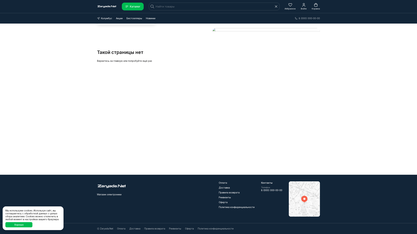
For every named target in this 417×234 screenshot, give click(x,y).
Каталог (135, 6)
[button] (290, 6)
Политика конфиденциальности (237, 207)
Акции (119, 18)
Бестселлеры (134, 18)
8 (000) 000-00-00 (271, 190)
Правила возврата (229, 192)
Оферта (223, 202)
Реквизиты (225, 197)
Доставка (224, 187)
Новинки (150, 18)
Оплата (223, 182)
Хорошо (19, 224)
